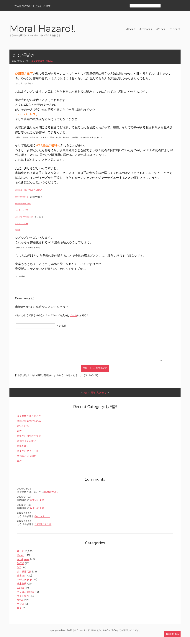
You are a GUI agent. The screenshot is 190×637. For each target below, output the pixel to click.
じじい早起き (23, 55)
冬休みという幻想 (26, 455)
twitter (178, 6)
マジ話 (20, 603)
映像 (19, 608)
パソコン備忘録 (25, 591)
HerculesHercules (23, 203)
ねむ (86, 392)
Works (160, 29)
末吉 (19, 430)
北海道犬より (51, 491)
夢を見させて (99, 392)
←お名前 (61, 325)
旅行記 (20, 563)
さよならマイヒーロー (29, 450)
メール (73, 315)
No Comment (37, 60)
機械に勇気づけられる (29, 420)
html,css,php (24, 579)
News (20, 599)
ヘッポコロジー (21, 223)
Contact (175, 29)
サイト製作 (23, 595)
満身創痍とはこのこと (29, 415)
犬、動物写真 (24, 571)
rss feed (165, 6)
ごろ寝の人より (43, 524)
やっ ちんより (42, 516)
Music (20, 555)
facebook (172, 6)
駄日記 (49, 60)
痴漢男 (18, 230)
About (131, 29)
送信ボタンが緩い (26, 440)
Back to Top (172, 634)
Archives (145, 29)
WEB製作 (19, 5)
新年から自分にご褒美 (29, 435)
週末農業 (22, 583)
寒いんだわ (23, 425)
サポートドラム (34, 5)
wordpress (23, 559)
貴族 (19, 460)
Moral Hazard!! (42, 29)
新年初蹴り (23, 445)
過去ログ (22, 575)
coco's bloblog (21, 197)
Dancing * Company (24, 217)
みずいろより (37, 499)
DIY (19, 567)
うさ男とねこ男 (21, 210)
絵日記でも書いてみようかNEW (28, 190)
